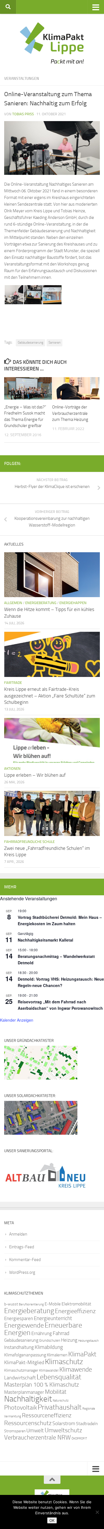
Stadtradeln (87, 1423)
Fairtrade (13, 683)
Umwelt (35, 1431)
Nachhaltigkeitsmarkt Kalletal (45, 940)
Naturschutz (61, 1400)
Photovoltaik (20, 1407)
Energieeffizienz (75, 1311)
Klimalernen (57, 1354)
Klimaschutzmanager (21, 1370)
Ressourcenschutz (28, 1423)
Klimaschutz (64, 1361)
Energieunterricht (53, 1318)
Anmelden (18, 1234)
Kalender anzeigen (16, 1020)
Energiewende (24, 1325)
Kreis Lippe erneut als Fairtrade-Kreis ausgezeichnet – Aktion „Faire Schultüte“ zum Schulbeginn (49, 695)
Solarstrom (63, 1423)
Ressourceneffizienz (47, 1415)
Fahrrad (61, 1333)
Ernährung (41, 1333)
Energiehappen (73, 603)
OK (52, 1520)
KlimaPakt (82, 1354)
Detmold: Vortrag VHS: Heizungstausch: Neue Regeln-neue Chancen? (61, 982)
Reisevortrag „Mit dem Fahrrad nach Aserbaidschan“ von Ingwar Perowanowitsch (60, 1005)
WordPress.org (22, 1272)
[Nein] (97, 1512)
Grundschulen (49, 1340)
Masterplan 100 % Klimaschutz (41, 1384)
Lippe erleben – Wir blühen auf (35, 775)
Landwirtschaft (20, 1378)
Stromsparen (15, 1431)
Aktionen (12, 768)
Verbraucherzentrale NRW (37, 1437)
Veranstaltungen (21, 78)
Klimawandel (49, 1370)
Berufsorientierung (31, 1304)
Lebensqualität (59, 1377)
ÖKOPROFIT (79, 1438)
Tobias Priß (23, 114)
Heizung (69, 1340)
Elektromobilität (76, 1303)
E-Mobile (53, 1304)
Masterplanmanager (24, 1392)
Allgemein (13, 603)
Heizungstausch (88, 1341)
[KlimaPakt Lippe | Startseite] (52, 43)
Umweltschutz (63, 1430)
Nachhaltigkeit (28, 1399)
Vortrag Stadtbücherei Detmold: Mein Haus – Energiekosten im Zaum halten (60, 920)
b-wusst (11, 1304)
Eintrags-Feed (21, 1246)
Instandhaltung (19, 1347)
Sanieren (54, 342)
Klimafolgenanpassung (25, 1354)
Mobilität (55, 1391)
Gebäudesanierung (30, 342)
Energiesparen (18, 1318)
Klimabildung (49, 1347)
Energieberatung (40, 603)
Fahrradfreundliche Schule (29, 842)
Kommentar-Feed (25, 1259)
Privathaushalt (60, 1407)
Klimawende (75, 1369)
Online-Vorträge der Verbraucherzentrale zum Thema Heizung (70, 413)
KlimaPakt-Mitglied (24, 1362)
